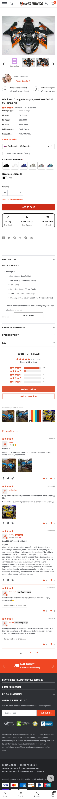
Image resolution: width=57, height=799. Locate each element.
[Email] (31, 238)
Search (40, 771)
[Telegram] (25, 238)
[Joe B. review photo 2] (25, 465)
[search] (11, 3)
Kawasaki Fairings (30, 768)
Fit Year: (5, 125)
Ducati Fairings (9, 771)
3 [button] (30, 653)
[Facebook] (3, 238)
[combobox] (28, 146)
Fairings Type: (8, 111)
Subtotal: (6, 199)
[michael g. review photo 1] (9, 512)
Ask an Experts (22, 81)
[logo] (31, 3)
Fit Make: (6, 115)
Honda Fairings (9, 765)
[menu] (4, 3)
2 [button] (25, 653)
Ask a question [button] (28, 396)
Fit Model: (6, 120)
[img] (7, 439)
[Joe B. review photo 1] (9, 465)
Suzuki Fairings (27, 765)
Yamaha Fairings (10, 768)
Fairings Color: (8, 129)
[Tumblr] (20, 238)
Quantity (5, 187)
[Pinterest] (14, 238)
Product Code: (8, 134)
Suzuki (24, 115)
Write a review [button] (28, 389)
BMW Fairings (26, 771)
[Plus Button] (20, 193)
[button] (8, 108)
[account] (46, 4)
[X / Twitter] (9, 238)
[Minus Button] (5, 193)
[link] (7, 51)
